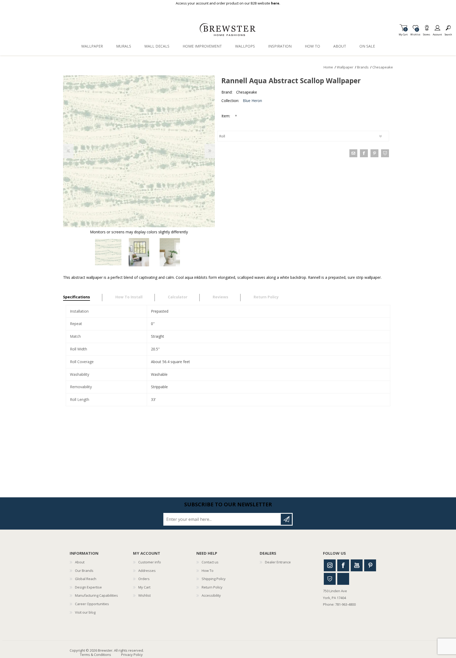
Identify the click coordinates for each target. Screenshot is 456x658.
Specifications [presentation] (76, 296)
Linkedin (343, 579)
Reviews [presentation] (220, 296)
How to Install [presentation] (128, 296)
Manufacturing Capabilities (96, 595)
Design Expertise (88, 587)
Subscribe (286, 519)
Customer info (149, 562)
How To (207, 570)
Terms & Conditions (95, 654)
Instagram (330, 565)
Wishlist (144, 595)
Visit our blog (85, 612)
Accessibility (211, 595)
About (79, 562)
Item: (226, 115)
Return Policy (212, 587)
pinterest (374, 153)
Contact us (210, 562)
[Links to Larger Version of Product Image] (139, 151)
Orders (144, 578)
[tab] (82, 297)
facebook (364, 153)
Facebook (343, 565)
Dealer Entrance (278, 562)
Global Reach (85, 578)
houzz (385, 153)
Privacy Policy (132, 654)
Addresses (147, 570)
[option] (108, 252)
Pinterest (370, 565)
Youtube (357, 565)
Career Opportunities (92, 603)
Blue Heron (252, 100)
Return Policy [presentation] (266, 296)
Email (353, 153)
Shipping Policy (214, 578)
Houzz (330, 579)
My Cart (144, 587)
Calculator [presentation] (177, 296)
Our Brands (84, 570)
